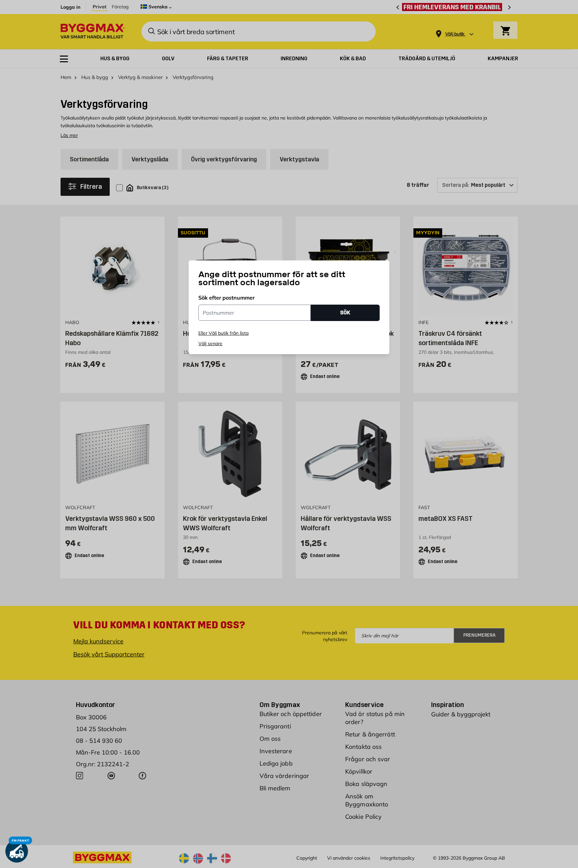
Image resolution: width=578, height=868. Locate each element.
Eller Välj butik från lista (223, 333)
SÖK (345, 312)
